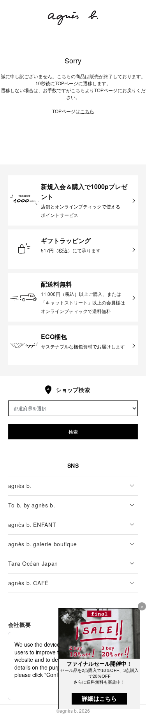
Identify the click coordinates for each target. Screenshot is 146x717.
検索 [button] (73, 431)
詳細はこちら (99, 698)
